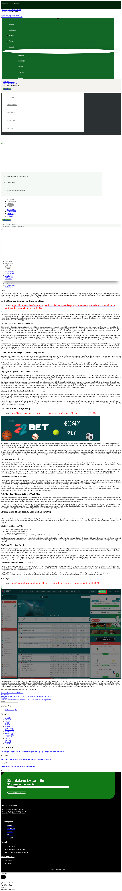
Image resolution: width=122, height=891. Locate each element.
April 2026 (8, 723)
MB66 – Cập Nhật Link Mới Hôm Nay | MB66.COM (18, 766)
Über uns (10, 205)
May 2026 (8, 721)
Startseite (11, 200)
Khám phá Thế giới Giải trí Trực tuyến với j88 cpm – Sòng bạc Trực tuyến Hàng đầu (26, 696)
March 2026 (8, 725)
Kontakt (10, 206)
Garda (12, 3)
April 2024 (8, 743)
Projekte (10, 203)
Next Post (4, 698)
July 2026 (7, 718)
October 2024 (9, 733)
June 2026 (8, 719)
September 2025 (9, 731)
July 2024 (7, 738)
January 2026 (9, 728)
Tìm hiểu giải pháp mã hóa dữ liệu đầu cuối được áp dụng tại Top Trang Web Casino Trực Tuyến (32, 751)
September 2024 (9, 735)
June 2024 (8, 740)
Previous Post (5, 694)
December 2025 (9, 730)
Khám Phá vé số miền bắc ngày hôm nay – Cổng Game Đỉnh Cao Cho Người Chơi (26, 700)
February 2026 (9, 726)
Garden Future (9, 287)
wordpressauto (10, 285)
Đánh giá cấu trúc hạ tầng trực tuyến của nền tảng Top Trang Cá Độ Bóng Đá (26, 759)
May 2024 (8, 742)
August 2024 (8, 736)
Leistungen (11, 201)
